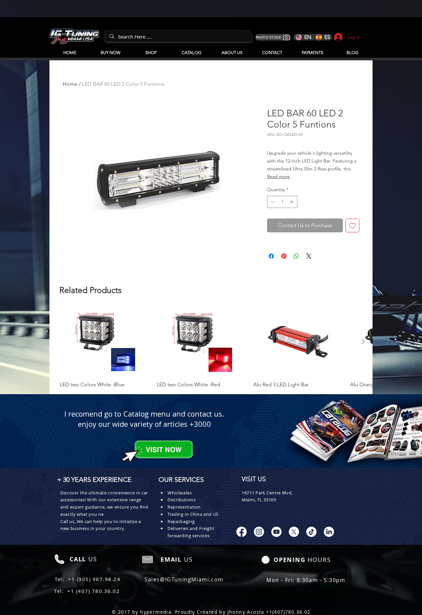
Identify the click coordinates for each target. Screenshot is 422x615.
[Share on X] (309, 256)
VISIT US (254, 479)
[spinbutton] (282, 202)
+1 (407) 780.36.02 (93, 591)
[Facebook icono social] (241, 532)
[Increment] (292, 202)
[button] (191, 49)
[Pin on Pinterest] (284, 256)
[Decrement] (272, 202)
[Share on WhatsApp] (296, 256)
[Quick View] (105, 342)
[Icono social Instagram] (259, 532)
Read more (278, 176)
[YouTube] (276, 532)
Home (70, 84)
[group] (211, 348)
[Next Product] (363, 341)
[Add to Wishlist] (352, 225)
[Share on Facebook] (271, 256)
